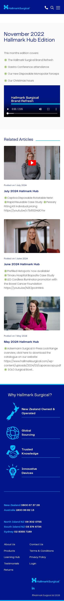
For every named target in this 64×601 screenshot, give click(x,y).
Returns (8, 570)
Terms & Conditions (42, 551)
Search (52, 7)
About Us (9, 544)
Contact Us (36, 544)
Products (9, 551)
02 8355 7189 (22, 532)
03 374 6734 (34, 527)
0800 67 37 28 (30, 505)
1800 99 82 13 (25, 510)
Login (33, 563)
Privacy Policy (38, 557)
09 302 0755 (33, 522)
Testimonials (11, 563)
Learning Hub (12, 557)
